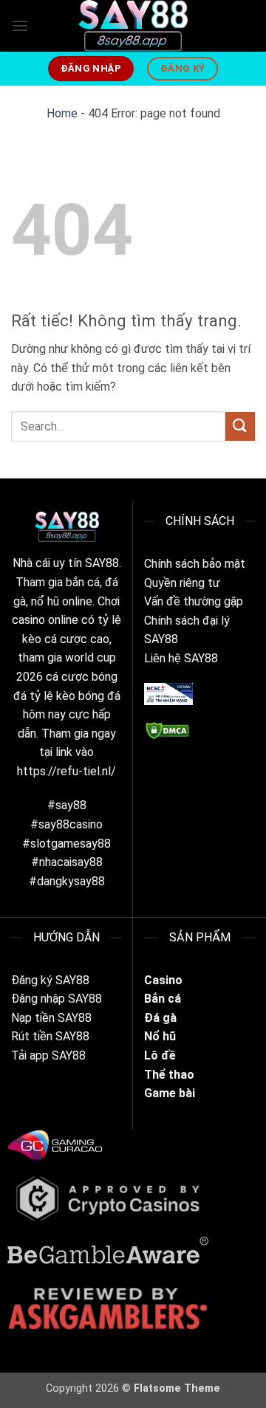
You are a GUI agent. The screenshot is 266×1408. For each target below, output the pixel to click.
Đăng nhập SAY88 (56, 999)
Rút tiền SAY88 (50, 1036)
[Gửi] (240, 426)
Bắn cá (162, 999)
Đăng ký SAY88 (50, 980)
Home (62, 113)
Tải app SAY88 (48, 1055)
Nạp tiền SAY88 (51, 1018)
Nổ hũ (160, 1036)
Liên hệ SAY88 (181, 658)
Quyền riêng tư (182, 583)
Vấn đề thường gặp (193, 601)
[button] (20, 25)
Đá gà (162, 1018)
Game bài (169, 1093)
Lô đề (160, 1055)
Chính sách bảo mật (194, 564)
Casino (163, 980)
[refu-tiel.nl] (133, 26)
